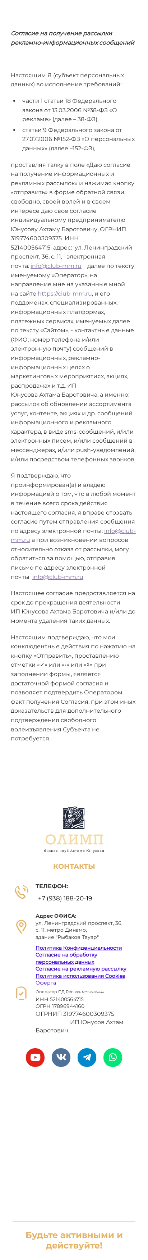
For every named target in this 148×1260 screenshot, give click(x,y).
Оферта (46, 983)
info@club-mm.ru (56, 265)
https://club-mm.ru (65, 293)
